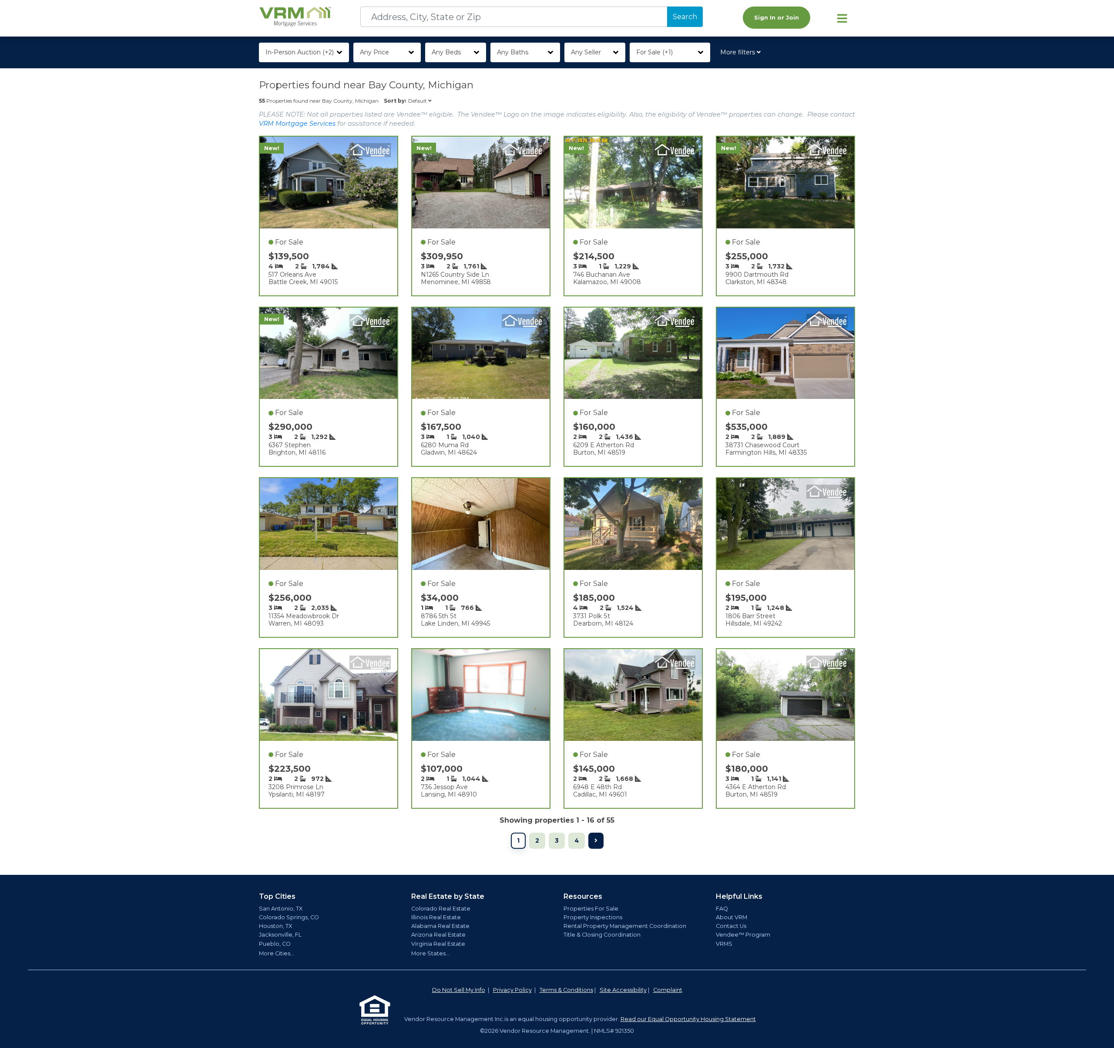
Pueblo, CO (275, 944)
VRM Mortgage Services (297, 123)
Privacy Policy (512, 990)
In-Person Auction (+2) (299, 52)
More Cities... (276, 953)
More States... (430, 953)
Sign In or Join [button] (776, 17)
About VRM (731, 917)
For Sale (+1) (654, 52)
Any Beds (446, 52)
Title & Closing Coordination (602, 934)
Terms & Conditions (566, 990)
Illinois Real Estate (436, 917)
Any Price (374, 52)
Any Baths (512, 52)
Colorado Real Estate (440, 908)
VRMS (724, 944)
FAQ (722, 908)
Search (685, 17)
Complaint (667, 990)
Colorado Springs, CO (289, 917)
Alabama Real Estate (440, 926)
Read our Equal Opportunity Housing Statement (688, 1019)
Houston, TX (275, 926)
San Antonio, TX (280, 908)
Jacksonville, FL (280, 934)
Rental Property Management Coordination (625, 926)
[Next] (596, 841)
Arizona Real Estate (438, 934)
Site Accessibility (623, 990)
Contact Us (731, 926)
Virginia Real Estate (438, 944)
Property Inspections (593, 917)
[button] (742, 52)
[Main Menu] (842, 18)
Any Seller (586, 52)
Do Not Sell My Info (458, 990)
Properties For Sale (591, 908)
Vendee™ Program (743, 934)
